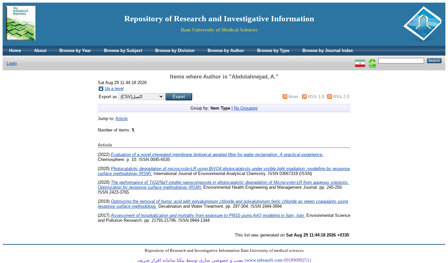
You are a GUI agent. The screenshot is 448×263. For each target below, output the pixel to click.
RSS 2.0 (341, 96)
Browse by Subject (123, 50)
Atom (293, 96)
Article (121, 118)
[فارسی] (360, 60)
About (40, 50)
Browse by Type (273, 50)
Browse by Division (174, 50)
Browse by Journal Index (327, 50)
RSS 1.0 (316, 96)
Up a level (114, 88)
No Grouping (245, 108)
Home (15, 50)
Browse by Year (75, 50)
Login (12, 63)
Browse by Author (226, 50)
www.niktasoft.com (264, 260)
